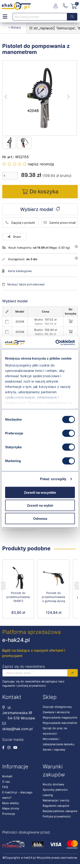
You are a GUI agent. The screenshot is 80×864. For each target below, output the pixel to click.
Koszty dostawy (53, 784)
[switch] (68, 433)
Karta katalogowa (20, 271)
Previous (3, 584)
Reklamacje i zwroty (56, 800)
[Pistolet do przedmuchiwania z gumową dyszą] (53, 578)
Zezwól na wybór (40, 505)
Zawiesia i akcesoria (56, 712)
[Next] (76, 584)
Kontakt (7, 776)
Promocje (8, 813)
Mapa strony (10, 808)
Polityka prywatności (57, 816)
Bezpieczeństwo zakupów (60, 811)
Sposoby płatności (55, 789)
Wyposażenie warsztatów (60, 723)
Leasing (48, 795)
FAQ (5, 787)
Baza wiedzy (10, 803)
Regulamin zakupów (56, 805)
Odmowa (40, 518)
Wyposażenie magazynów (60, 717)
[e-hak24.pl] (16, 6)
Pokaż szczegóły (53, 479)
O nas (6, 781)
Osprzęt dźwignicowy (57, 706)
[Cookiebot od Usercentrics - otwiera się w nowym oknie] (56, 343)
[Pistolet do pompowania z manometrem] (40, 98)
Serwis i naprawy (54, 749)
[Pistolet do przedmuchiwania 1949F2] (18, 578)
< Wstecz (14, 27)
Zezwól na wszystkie (40, 492)
